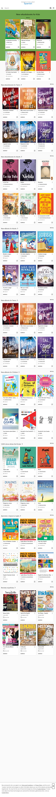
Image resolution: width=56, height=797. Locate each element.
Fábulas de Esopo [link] (25, 40)
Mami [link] (39, 469)
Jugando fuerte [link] (7, 144)
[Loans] (50, 8)
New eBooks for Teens (9, 300)
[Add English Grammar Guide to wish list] (17, 582)
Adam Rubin (6, 505)
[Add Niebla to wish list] (35, 189)
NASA (5, 433)
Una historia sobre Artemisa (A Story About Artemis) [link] (9, 431)
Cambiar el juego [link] (42, 254)
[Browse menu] (53, 8)
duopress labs (7, 543)
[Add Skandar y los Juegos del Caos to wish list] (34, 79)
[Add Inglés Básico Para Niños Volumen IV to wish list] (35, 582)
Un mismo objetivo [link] (25, 254)
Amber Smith (42, 146)
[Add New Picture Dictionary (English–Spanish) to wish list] (35, 405)
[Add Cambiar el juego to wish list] (52, 261)
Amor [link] (39, 503)
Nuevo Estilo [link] (6, 613)
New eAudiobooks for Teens (11, 85)
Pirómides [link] (5, 216)
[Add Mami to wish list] (52, 476)
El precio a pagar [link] (7, 287)
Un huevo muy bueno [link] (11, 72)
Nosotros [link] (40, 182)
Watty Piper (9, 42)
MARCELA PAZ (41, 42)
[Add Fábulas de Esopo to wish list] (34, 47)
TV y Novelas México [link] (8, 647)
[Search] (2, 8)
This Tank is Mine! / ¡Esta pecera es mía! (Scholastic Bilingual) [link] (9, 398)
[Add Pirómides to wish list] (17, 223)
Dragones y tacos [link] (7, 503)
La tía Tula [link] (5, 182)
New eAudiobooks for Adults (11, 157)
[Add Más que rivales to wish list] (35, 295)
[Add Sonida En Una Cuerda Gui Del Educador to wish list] (35, 438)
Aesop (24, 42)
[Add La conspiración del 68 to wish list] (52, 223)
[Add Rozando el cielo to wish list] (35, 151)
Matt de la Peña (42, 505)
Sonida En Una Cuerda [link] (43, 431)
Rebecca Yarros (25, 112)
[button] (19, 41)
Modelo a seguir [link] (7, 254)
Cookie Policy (5, 792)
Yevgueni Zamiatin (43, 184)
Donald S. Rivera (42, 543)
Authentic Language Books (27, 543)
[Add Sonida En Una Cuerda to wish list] (52, 438)
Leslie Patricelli (25, 471)
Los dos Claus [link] (40, 72)
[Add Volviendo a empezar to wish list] (17, 117)
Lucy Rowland (42, 399)
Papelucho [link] (39, 40)
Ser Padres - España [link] (43, 613)
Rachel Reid (6, 256)
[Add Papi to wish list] (35, 476)
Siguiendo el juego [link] (43, 110)
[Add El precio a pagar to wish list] (17, 295)
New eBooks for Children (9, 372)
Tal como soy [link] (41, 144)
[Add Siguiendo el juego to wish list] (52, 117)
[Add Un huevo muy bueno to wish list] (18, 79)
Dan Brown (41, 289)
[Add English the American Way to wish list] (52, 582)
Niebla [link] (22, 182)
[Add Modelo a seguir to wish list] (17, 261)
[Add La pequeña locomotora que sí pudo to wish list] (18, 47)
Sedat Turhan (24, 399)
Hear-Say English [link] (42, 541)
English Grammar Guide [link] (9, 575)
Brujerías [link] (23, 216)
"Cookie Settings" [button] (41, 789)
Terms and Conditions (27, 785)
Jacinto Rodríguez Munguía (44, 217)
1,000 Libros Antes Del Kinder (11, 444)
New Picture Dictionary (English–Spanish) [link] (27, 398)
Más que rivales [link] (24, 287)
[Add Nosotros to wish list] (52, 189)
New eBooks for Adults (9, 229)
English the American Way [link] (44, 575)
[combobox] (25, 8)
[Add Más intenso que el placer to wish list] (35, 117)
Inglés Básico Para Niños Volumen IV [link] (27, 575)
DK (5, 577)
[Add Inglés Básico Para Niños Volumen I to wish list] (35, 548)
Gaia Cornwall (7, 471)
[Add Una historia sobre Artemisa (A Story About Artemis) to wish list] (17, 438)
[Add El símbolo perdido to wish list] (52, 295)
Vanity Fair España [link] (25, 613)
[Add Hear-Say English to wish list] (52, 548)
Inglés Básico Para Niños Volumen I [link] (27, 541)
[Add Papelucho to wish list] (49, 47)
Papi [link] (22, 469)
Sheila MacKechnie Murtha (44, 577)
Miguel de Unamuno (8, 184)
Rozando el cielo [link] (25, 144)
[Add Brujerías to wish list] (35, 223)
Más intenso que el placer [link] (27, 110)
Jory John (9, 74)
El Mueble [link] (23, 647)
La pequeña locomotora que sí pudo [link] (12, 40)
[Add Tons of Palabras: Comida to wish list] (17, 548)
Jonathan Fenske (7, 399)
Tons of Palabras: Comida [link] (9, 541)
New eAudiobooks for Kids (28, 14)
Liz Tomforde (7, 112)
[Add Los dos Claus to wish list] (49, 79)
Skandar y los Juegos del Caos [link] (27, 72)
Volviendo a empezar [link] (8, 110)
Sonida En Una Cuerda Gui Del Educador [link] (27, 431)
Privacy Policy (38, 785)
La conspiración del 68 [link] (43, 216)
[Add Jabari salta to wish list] (17, 476)
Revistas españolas (7, 588)
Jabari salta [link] (6, 469)
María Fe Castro (41, 74)
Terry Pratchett (7, 217)
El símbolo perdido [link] (42, 287)
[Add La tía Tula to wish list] (17, 189)
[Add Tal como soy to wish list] (52, 151)
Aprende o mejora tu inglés (10, 516)
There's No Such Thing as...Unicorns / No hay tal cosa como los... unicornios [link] (44, 398)
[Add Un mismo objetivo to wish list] (35, 261)
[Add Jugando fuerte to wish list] (17, 151)
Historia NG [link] (41, 647)
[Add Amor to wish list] (52, 510)
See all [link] (28, 17)
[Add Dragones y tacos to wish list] (17, 510)
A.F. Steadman (26, 74)
